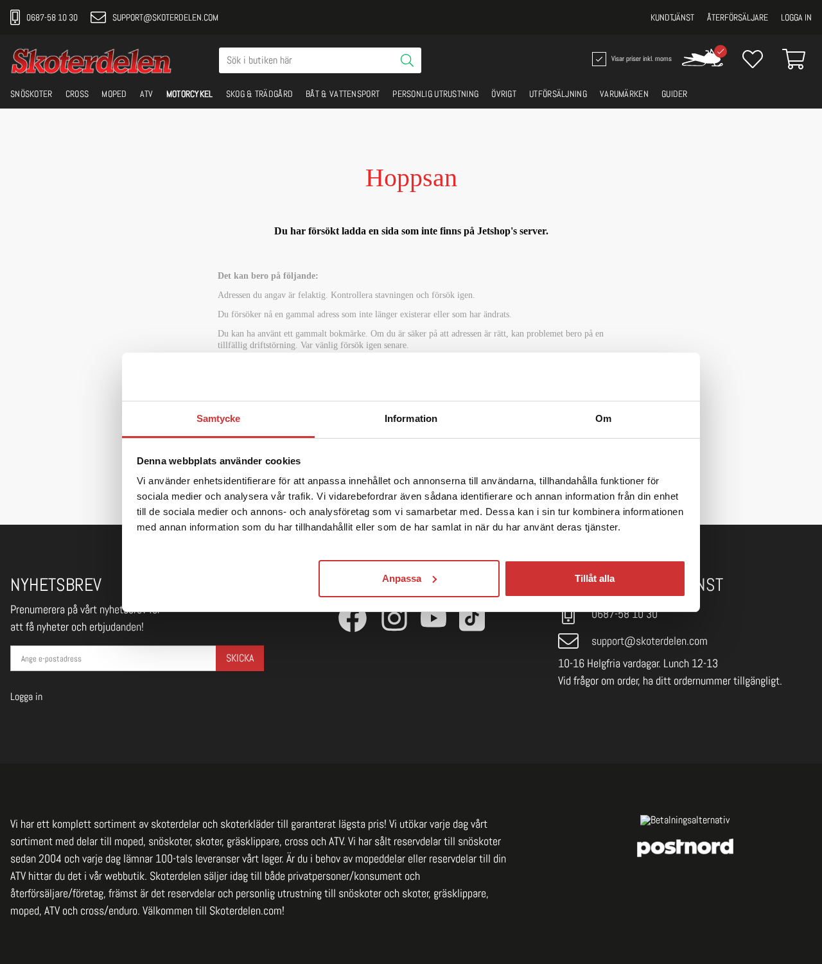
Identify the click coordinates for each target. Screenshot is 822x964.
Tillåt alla (595, 577)
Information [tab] (411, 418)
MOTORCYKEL (189, 94)
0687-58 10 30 (52, 17)
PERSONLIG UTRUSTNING (435, 94)
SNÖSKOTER (31, 94)
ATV (146, 94)
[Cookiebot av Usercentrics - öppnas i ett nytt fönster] (629, 376)
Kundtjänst (672, 17)
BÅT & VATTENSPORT (343, 94)
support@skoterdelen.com (165, 17)
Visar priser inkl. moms (640, 57)
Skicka (240, 658)
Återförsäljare (737, 17)
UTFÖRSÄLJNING (558, 94)
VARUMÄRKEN (624, 94)
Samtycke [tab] (219, 418)
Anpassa (401, 577)
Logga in (796, 17)
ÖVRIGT (503, 94)
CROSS (77, 94)
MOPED (114, 94)
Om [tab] (603, 418)
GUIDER (674, 94)
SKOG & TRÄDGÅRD (259, 94)
